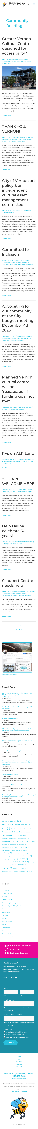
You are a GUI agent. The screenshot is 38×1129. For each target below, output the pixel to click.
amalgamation (26, 828)
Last (21, 995)
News (19, 61)
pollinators (22, 859)
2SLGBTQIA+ (5, 821)
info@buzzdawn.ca (19, 1078)
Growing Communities (26, 847)
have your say (6, 850)
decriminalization (9, 839)
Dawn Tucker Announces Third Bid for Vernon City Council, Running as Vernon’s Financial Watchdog (17, 694)
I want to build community (15, 1034)
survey (23, 868)
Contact (19, 1066)
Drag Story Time (7, 264)
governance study (22, 844)
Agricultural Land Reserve (16, 824)
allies (13, 828)
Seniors (19, 543)
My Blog (19, 1061)
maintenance (6, 856)
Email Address (9, 1000)
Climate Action (7, 899)
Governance (6, 912)
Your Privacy (19, 1064)
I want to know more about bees (17, 1037)
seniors (7, 868)
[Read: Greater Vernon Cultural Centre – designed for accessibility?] (19, 78)
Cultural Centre (7, 63)
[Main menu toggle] (34, 4)
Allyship (18, 828)
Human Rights (27, 262)
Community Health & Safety (11, 262)
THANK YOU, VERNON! (10, 718)
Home (19, 1056)
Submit (10, 1043)
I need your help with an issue (16, 1032)
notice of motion (24, 856)
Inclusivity (7, 853)
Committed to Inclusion (10, 774)
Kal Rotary (16, 853)
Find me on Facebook (9, 674)
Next (19, 629)
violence (29, 871)
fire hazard (5, 844)
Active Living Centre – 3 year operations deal (17, 741)
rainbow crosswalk (7, 862)
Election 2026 (31, 841)
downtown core (9, 842)
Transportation (18, 340)
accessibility (26, 61)
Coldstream (9, 835)
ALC (10, 463)
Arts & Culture (17, 210)
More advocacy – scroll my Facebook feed (16, 751)
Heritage (5, 915)
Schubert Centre (17, 595)
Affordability (17, 59)
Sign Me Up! (8, 1029)
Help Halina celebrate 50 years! (13, 531)
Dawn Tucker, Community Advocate (19, 1074)
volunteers (27, 595)
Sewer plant (16, 868)
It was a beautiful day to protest (13, 785)
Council (9, 340)
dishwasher (6, 595)
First (5, 995)
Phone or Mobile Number (13, 1015)
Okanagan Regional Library (23, 264)
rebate (32, 862)
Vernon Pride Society (7, 871)
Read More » (6, 115)
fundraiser (13, 844)
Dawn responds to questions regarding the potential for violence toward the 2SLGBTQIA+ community (18, 762)
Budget (25, 59)
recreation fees (6, 864)
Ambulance (7, 832)
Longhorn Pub (24, 853)
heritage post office (16, 850)
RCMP (17, 862)
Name (6, 988)
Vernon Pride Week (19, 139)
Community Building (9, 61)
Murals (11, 212)
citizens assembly (26, 832)
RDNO (25, 862)
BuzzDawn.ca (17, 3)
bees (17, 832)
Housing (17, 461)
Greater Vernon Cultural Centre (13, 409)
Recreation (12, 543)
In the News (19, 1059)
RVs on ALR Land (18, 453)
